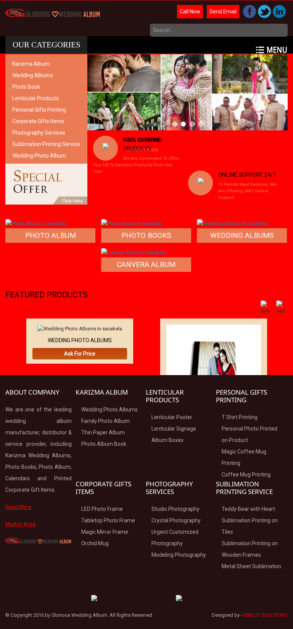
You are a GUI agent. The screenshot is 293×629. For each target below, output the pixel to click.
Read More (18, 507)
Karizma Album (31, 64)
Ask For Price (79, 354)
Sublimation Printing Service (46, 144)
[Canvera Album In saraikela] (133, 252)
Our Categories (46, 44)
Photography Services (38, 133)
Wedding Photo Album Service (39, 161)
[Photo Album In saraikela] (35, 223)
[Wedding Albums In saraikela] (232, 223)
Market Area (20, 524)
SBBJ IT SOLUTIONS (265, 615)
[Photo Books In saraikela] (131, 223)
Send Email (223, 11)
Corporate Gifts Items (38, 121)
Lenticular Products (35, 98)
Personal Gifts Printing (39, 110)
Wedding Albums (32, 75)
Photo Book (26, 87)
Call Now (190, 11)
